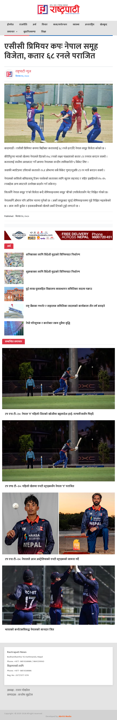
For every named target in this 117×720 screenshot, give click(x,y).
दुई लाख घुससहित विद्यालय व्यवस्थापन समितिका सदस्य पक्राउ (59, 288)
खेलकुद (103, 25)
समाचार (11, 32)
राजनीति (23, 25)
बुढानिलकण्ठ (30, 32)
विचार (45, 25)
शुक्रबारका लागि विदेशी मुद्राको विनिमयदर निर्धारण (53, 271)
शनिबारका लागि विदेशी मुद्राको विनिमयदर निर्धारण (53, 254)
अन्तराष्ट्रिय (89, 25)
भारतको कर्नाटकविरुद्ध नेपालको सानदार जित (29, 629)
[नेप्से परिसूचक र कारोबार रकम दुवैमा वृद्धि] (15, 328)
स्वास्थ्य (76, 25)
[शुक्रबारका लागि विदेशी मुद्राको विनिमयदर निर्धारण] (15, 277)
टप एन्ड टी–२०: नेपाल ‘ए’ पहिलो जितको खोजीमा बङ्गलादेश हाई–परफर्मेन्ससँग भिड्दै (49, 414)
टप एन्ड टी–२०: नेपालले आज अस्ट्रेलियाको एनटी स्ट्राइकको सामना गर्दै (42, 559)
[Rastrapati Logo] (58, 9)
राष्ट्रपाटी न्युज (23, 71)
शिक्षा (43, 32)
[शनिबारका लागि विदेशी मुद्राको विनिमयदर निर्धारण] (15, 260)
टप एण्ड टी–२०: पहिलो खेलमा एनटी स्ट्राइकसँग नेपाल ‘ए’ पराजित (39, 486)
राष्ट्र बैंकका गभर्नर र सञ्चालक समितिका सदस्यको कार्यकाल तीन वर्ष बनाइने (65, 306)
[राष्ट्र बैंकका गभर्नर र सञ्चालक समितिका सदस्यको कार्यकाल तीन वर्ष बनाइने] (15, 311)
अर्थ (34, 25)
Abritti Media (65, 716)
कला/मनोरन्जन (60, 25)
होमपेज (10, 25)
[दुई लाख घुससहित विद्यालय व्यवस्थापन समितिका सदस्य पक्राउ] (15, 294)
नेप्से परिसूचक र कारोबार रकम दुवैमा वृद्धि (48, 323)
